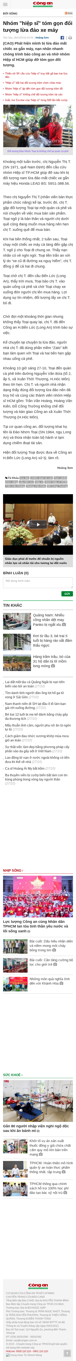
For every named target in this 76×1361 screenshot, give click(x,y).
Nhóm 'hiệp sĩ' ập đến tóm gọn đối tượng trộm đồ (34, 88)
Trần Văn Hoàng (15, 486)
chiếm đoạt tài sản (41, 477)
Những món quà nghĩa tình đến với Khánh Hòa (50, 981)
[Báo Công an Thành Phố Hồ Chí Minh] (43, 4)
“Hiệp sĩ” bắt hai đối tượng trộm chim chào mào (33, 82)
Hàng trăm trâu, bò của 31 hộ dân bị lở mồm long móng (51, 661)
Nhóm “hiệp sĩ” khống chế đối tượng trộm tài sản (33, 94)
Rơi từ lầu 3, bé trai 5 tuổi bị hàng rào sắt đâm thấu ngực (52, 640)
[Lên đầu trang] (67, 1353)
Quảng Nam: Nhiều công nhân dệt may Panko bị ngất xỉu (48, 620)
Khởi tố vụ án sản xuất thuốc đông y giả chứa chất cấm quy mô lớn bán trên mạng (50, 1147)
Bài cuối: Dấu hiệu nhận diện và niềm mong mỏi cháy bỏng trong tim (51, 945)
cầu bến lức (26, 482)
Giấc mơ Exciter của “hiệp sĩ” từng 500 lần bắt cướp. (36, 100)
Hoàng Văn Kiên (36, 486)
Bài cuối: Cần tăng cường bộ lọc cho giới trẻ (51, 962)
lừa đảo (24, 477)
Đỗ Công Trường (57, 486)
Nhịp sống (12, 870)
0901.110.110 (40, 1351)
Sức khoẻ (12, 1075)
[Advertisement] (38, 829)
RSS (69, 13)
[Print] (70, 38)
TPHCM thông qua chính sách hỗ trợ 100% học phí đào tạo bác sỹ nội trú (49, 1188)
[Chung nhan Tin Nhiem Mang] (24, 1355)
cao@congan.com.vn (25, 1340)
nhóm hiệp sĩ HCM (56, 482)
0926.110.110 (23, 1351)
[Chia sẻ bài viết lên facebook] (62, 38)
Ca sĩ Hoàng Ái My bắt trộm (24, 768)
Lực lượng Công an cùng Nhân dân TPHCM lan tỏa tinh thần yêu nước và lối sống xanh (35, 926)
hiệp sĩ (39, 482)
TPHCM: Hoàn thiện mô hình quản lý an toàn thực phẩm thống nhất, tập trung (51, 1167)
